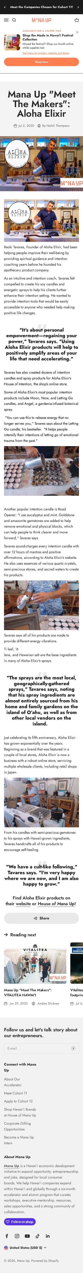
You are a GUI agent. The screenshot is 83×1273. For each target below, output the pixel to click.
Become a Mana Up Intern (19, 1140)
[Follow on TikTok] (37, 1236)
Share (44, 918)
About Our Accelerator (13, 1082)
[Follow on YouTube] (27, 1236)
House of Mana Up (56, 903)
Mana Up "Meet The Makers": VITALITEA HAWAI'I (28, 992)
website (23, 903)
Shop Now (41, 62)
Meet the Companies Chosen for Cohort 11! (41, 7)
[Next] (78, 7)
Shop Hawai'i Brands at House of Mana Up (20, 1112)
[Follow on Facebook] (6, 1236)
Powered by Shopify (45, 1260)
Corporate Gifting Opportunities (17, 1126)
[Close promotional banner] (77, 32)
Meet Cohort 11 (15, 1093)
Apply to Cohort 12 (18, 1101)
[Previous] (4, 7)
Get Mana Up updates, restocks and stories (46, 53)
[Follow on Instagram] (17, 1236)
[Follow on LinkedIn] (48, 1236)
